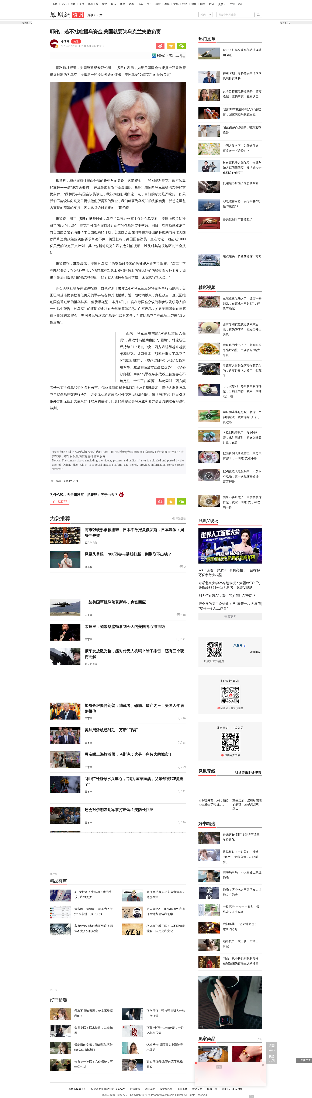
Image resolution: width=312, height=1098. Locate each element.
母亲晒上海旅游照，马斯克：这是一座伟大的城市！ (129, 754)
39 (184, 822)
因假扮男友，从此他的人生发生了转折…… (213, 802)
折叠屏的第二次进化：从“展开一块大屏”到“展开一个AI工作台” (230, 606)
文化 (175, 4)
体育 (122, 4)
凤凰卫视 (93, 4)
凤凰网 (237, 645)
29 (184, 767)
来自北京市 (82, 46)
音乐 (245, 772)
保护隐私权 (166, 1089)
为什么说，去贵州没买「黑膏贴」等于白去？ (84, 494)
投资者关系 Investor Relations (108, 1089)
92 (184, 791)
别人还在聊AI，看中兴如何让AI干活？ (227, 595)
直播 (81, 4)
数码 (211, 4)
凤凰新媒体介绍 (77, 1089)
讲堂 (238, 772)
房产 (149, 4)
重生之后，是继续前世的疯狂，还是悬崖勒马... (247, 804)
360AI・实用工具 (169, 55)
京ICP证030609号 (232, 1089)
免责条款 (182, 1089)
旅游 (184, 4)
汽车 (140, 4)
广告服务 (135, 1089)
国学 (202, 4)
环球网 (64, 41)
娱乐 (113, 4)
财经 (104, 4)
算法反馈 (181, 518)
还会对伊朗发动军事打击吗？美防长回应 (119, 809)
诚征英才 (150, 1089)
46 (184, 718)
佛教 (193, 4)
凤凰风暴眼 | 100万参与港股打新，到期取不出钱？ (128, 554)
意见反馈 (197, 1089)
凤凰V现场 (208, 520)
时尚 (131, 4)
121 (183, 639)
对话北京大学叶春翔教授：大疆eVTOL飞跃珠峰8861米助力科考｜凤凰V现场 (229, 585)
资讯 (63, 4)
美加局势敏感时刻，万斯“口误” (111, 729)
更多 (220, 4)
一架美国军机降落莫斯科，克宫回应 (115, 602)
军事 (167, 4)
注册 (232, 4)
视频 (72, 4)
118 (183, 615)
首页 (55, 4)
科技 (158, 4)
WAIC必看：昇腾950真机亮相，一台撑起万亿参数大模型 (229, 572)
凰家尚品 (206, 1038)
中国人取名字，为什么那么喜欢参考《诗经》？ (241, 148)
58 (184, 742)
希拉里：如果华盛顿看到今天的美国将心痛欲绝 (125, 626)
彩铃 (251, 772)
